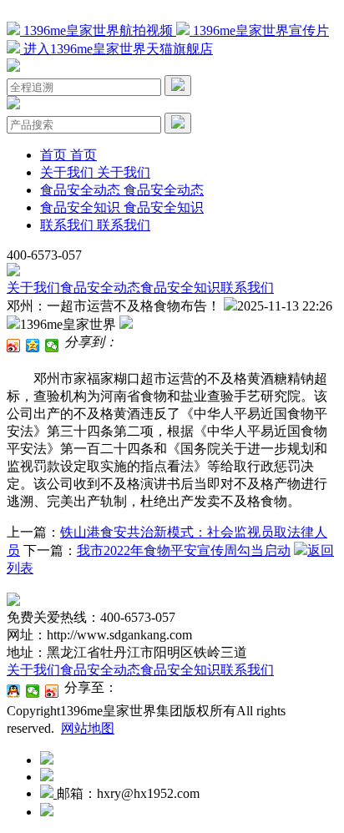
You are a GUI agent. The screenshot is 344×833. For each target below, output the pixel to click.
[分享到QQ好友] (14, 691)
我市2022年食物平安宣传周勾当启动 (184, 550)
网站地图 (87, 728)
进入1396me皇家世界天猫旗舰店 (116, 49)
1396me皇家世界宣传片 (259, 30)
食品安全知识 (180, 287)
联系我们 (247, 287)
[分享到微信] (52, 345)
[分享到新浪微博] (14, 345)
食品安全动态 (100, 287)
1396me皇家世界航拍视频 (98, 30)
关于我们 (33, 287)
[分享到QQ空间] (33, 345)
